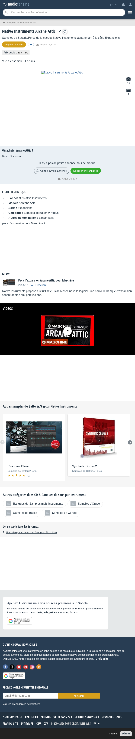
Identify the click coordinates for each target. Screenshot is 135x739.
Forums (30, 61)
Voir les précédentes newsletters (21, 703)
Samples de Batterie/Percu (19, 37)
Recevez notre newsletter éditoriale (25, 687)
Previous (2, 442)
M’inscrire (79, 695)
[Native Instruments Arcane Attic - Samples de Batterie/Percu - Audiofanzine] (16, 4)
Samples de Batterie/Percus (41, 212)
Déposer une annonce (85, 170)
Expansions (112, 37)
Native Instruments (64, 37)
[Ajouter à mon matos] (64, 31)
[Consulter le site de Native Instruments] (58, 31)
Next (130, 442)
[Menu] (130, 12)
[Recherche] (6, 12)
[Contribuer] (31, 44)
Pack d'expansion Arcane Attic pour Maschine (31, 532)
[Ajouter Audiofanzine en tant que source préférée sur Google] (19, 621)
